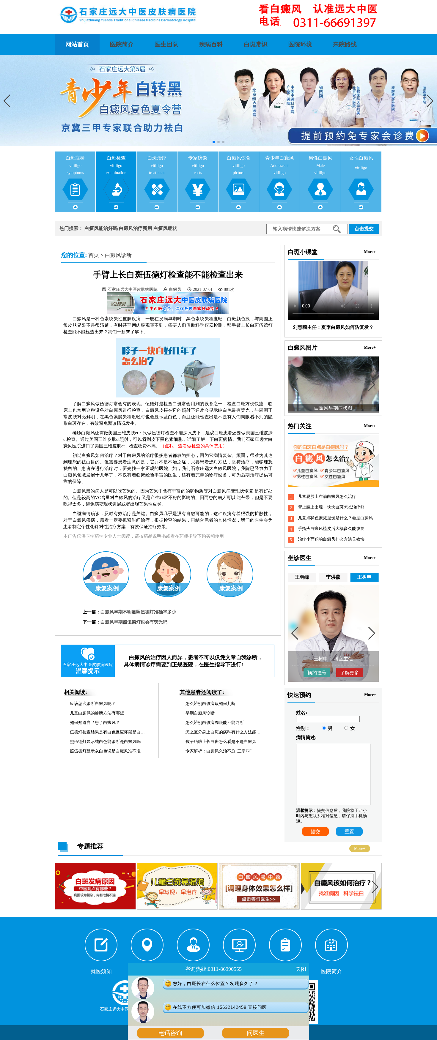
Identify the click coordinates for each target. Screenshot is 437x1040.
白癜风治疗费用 (135, 228)
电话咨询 (170, 1033)
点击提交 (364, 228)
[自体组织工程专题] (260, 908)
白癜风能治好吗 (101, 228)
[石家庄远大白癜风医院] (218, 15)
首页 (93, 255)
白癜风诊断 (118, 255)
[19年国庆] (96, 908)
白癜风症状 (165, 228)
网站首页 (77, 44)
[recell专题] (178, 908)
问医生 (256, 1033)
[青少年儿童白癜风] (341, 908)
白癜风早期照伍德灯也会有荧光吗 (133, 622)
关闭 (300, 969)
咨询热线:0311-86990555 (213, 969)
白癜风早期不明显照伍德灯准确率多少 (138, 612)
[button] (430, 101)
